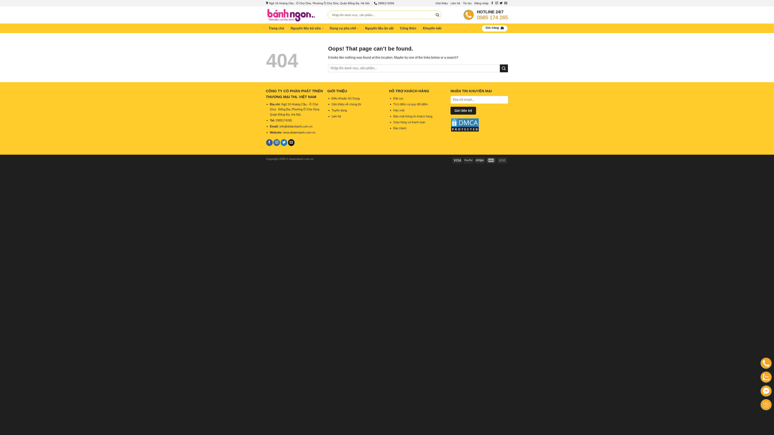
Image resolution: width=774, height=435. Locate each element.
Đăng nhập (481, 3)
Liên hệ (455, 3)
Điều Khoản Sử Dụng (346, 98)
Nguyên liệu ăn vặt (379, 28)
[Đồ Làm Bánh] (294, 15)
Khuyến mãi (432, 28)
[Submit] (437, 15)
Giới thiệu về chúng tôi (346, 104)
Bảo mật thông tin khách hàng (412, 116)
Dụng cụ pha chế (343, 28)
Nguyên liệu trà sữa (306, 28)
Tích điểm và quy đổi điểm (410, 104)
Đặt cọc (398, 98)
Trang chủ (276, 28)
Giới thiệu (442, 3)
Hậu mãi (398, 110)
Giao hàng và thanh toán (409, 122)
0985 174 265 (492, 17)
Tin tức (467, 3)
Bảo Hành (399, 128)
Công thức (408, 28)
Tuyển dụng (339, 110)
